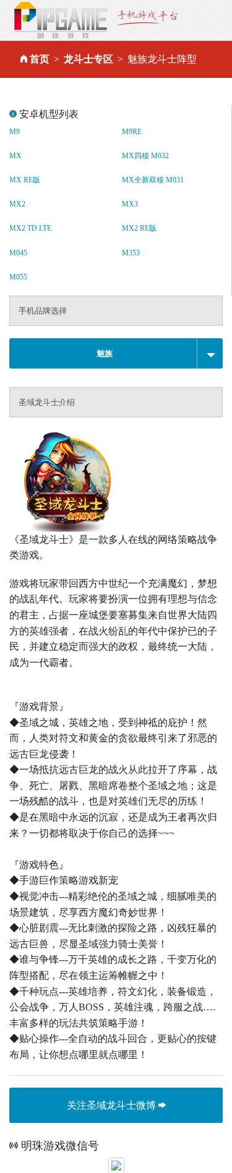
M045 (18, 253)
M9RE (132, 131)
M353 (131, 253)
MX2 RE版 (139, 228)
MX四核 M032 (145, 155)
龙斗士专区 (88, 59)
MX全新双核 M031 (153, 180)
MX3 (130, 204)
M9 (14, 131)
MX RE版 (24, 180)
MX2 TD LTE (30, 228)
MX (15, 155)
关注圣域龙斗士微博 (112, 1105)
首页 (39, 59)
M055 (18, 277)
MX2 (17, 204)
